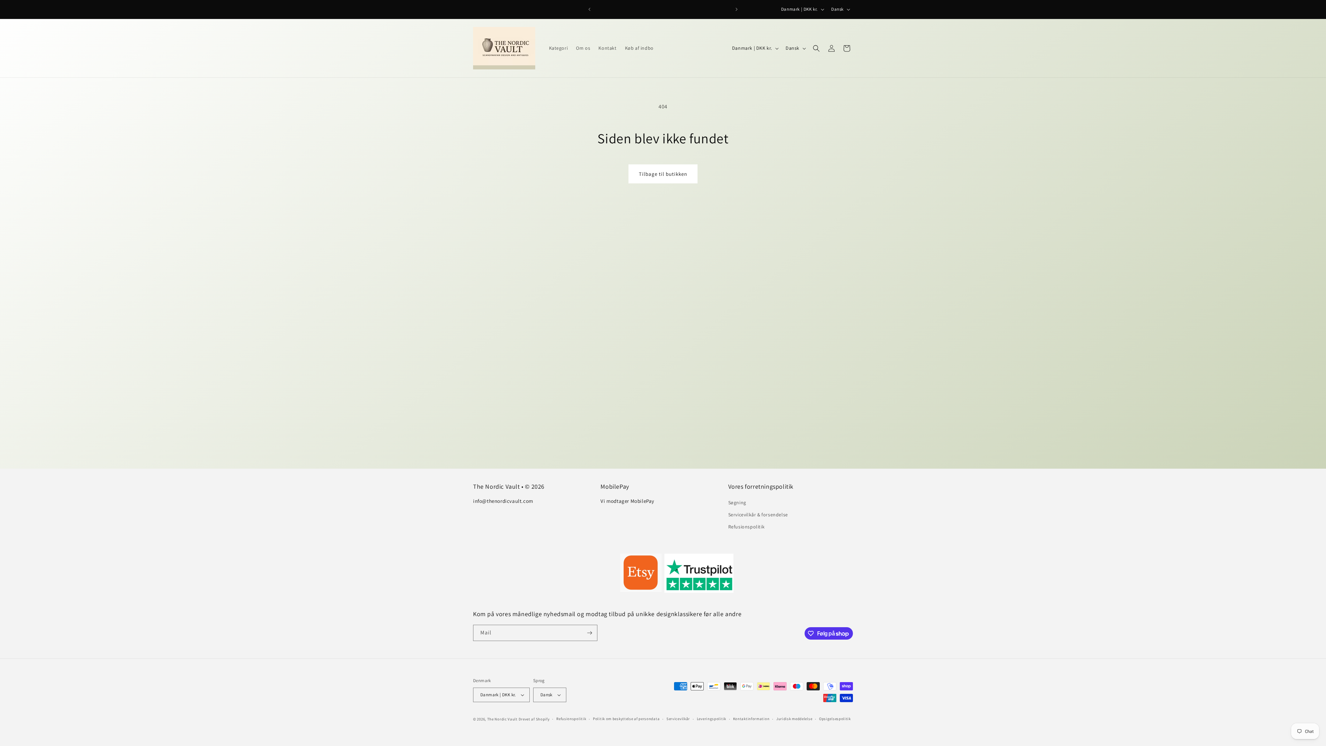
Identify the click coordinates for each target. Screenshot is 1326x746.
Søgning (737, 502)
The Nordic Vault (502, 719)
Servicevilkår (678, 718)
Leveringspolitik (711, 718)
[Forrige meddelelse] (589, 9)
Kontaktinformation (751, 718)
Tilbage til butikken (663, 174)
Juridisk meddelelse (794, 718)
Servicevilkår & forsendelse (758, 514)
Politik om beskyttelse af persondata (626, 718)
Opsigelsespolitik (835, 718)
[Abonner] (589, 633)
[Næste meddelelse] (736, 9)
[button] (816, 48)
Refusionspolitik (746, 527)
